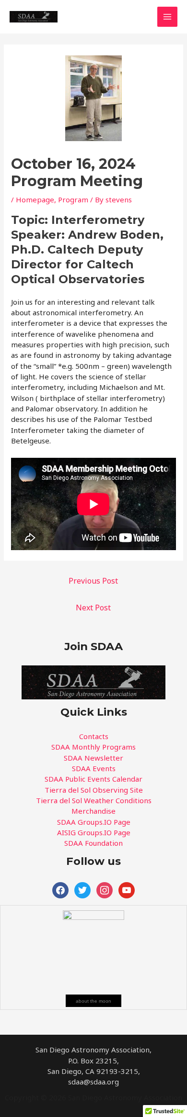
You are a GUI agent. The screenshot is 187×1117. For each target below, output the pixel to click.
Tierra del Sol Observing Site (94, 790)
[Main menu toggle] (167, 17)
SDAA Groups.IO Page (93, 822)
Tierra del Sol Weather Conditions (94, 800)
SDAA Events (94, 768)
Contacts (93, 736)
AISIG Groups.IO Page (93, 832)
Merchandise (93, 811)
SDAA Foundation (93, 843)
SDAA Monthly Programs (93, 747)
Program (73, 199)
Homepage (35, 199)
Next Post (93, 607)
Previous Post (93, 580)
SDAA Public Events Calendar (93, 779)
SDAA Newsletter (93, 758)
